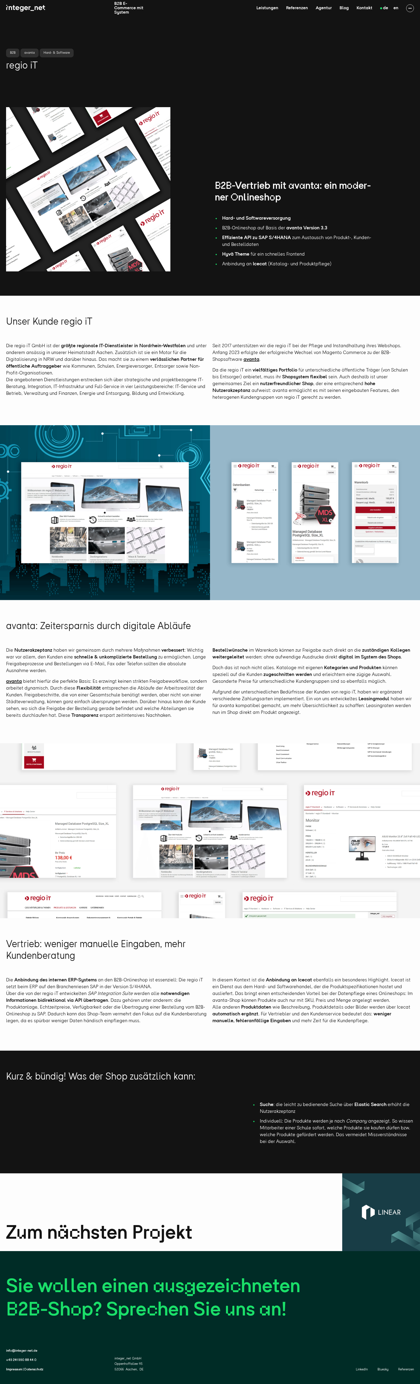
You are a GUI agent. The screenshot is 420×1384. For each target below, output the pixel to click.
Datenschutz (33, 1369)
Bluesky (382, 1369)
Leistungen (267, 8)
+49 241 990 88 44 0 (21, 1360)
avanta (251, 359)
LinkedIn (362, 1369)
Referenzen (297, 8)
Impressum (14, 1369)
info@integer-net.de (21, 1351)
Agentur (324, 8)
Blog (344, 8)
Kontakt (364, 8)
